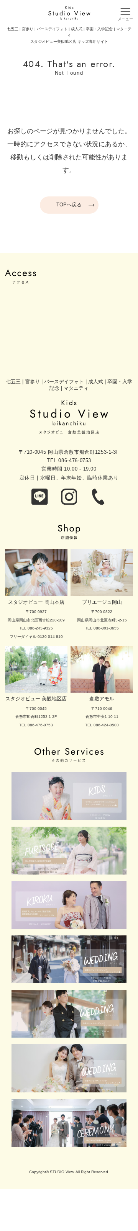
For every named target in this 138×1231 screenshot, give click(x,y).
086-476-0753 (74, 460)
